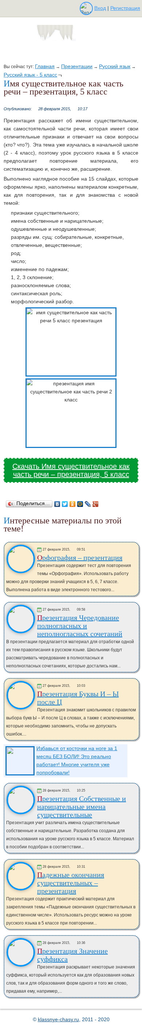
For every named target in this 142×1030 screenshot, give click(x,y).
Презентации (76, 66)
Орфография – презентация (79, 557)
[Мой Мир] (80, 504)
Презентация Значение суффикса (72, 955)
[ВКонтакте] (57, 504)
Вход (100, 8)
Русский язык (114, 66)
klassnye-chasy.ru (58, 1019)
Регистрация (125, 8)
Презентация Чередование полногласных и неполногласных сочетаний (79, 626)
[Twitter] (65, 504)
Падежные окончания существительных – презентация (70, 883)
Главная (45, 66)
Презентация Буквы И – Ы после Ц (78, 698)
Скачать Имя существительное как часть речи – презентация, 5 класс (71, 470)
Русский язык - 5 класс (30, 75)
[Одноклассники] (72, 504)
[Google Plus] (95, 504)
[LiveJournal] (88, 504)
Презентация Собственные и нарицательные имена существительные (81, 806)
